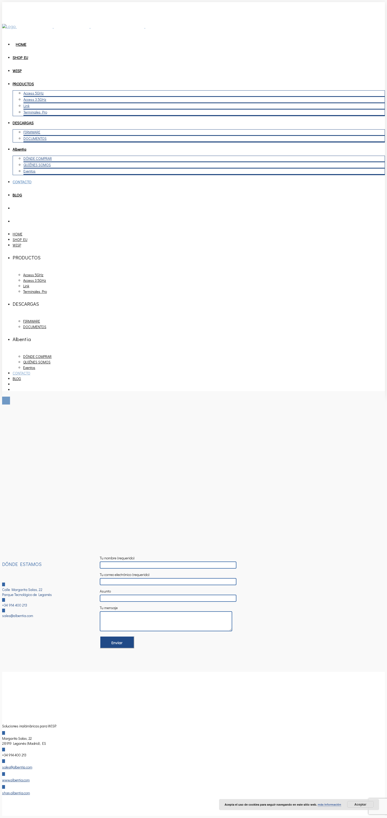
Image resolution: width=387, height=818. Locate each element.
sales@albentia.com (17, 767)
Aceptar (360, 804)
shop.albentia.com (16, 792)
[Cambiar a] (15, 208)
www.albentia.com (16, 779)
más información (329, 804)
